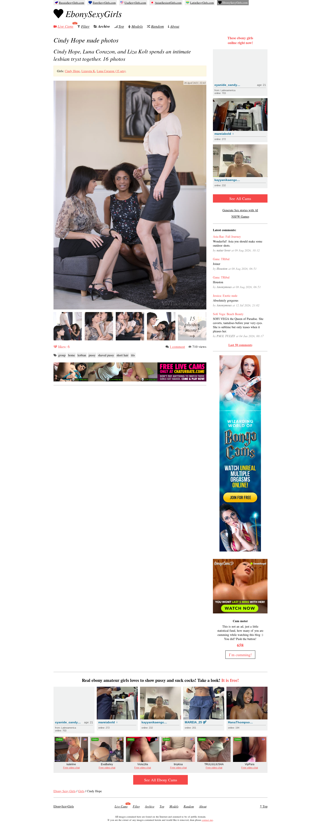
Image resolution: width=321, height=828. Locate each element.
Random (157, 26)
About (174, 26)
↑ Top (264, 806)
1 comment (177, 346)
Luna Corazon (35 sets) (111, 71)
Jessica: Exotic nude (225, 296)
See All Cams (240, 198)
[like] (55, 346)
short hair (122, 355)
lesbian (82, 355)
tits (133, 355)
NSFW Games (240, 216)
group (62, 355)
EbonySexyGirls (94, 13)
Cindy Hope (72, 71)
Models (137, 26)
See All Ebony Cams (160, 779)
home (71, 355)
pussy (92, 355)
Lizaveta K (88, 71)
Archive (104, 26)
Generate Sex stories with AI (240, 210)
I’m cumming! (240, 654)
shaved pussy (106, 355)
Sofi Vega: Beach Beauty (228, 314)
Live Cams (65, 26)
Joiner (216, 264)
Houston (218, 282)
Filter (85, 26)
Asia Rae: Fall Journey (227, 236)
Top (121, 26)
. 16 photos (122, 55)
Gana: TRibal (221, 259)
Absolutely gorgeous (225, 300)
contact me (207, 819)
